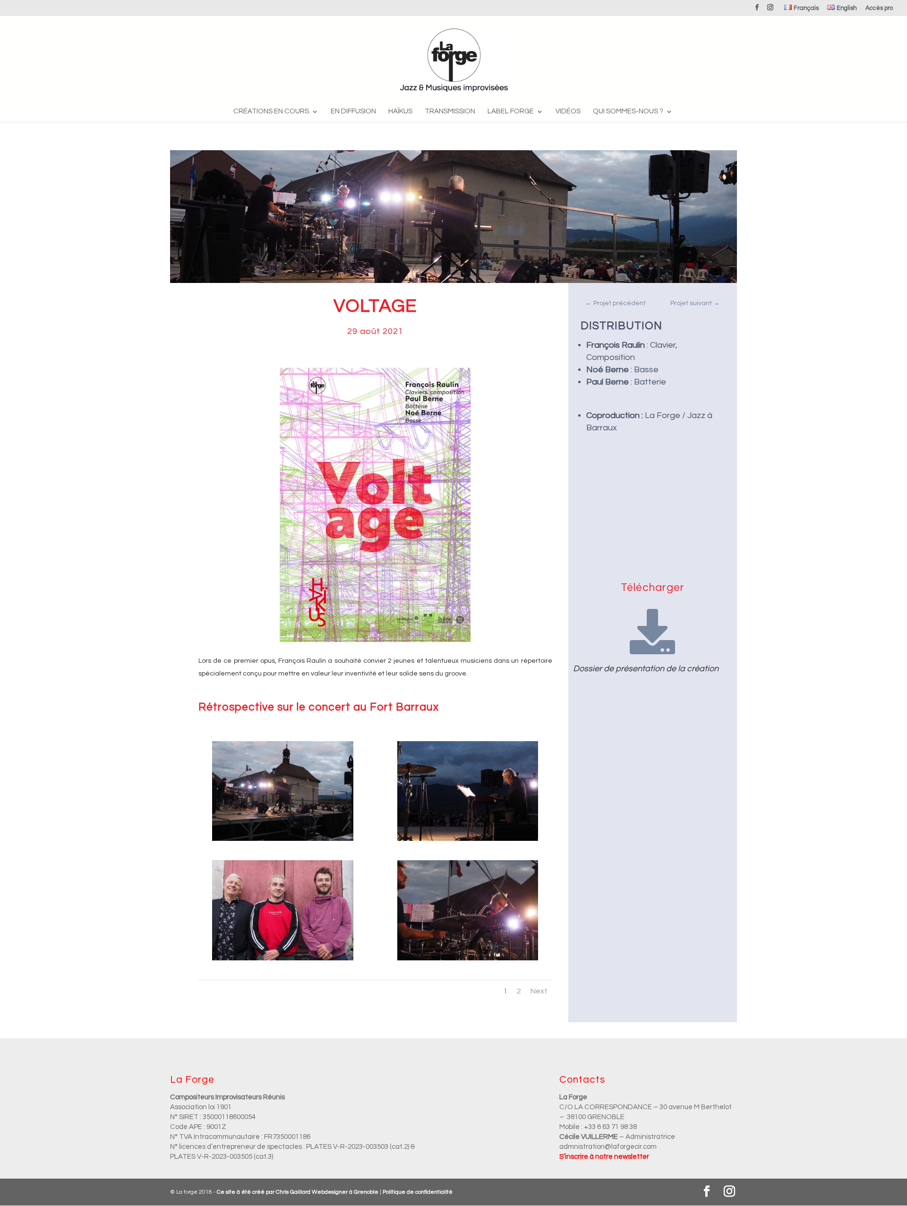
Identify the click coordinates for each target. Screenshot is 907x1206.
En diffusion (353, 111)
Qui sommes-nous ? (628, 111)
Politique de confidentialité (418, 1192)
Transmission (450, 111)
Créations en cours (271, 111)
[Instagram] (770, 10)
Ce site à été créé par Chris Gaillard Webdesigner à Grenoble (297, 1192)
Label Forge (511, 111)
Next (539, 991)
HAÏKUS (400, 111)
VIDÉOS (568, 111)
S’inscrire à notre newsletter (604, 1156)
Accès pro (879, 8)
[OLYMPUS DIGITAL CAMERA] (282, 840)
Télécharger (653, 587)
